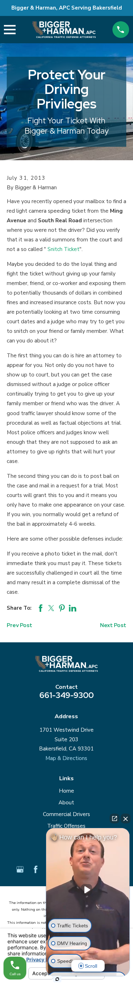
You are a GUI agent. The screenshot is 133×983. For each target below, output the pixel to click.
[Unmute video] (88, 890)
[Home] (64, 29)
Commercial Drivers (66, 814)
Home (66, 790)
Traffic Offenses (66, 826)
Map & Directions (66, 758)
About (66, 802)
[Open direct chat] (115, 818)
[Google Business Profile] (20, 869)
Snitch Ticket (63, 249)
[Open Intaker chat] (57, 979)
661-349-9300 (66, 695)
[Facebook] (35, 869)
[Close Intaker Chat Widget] (126, 818)
